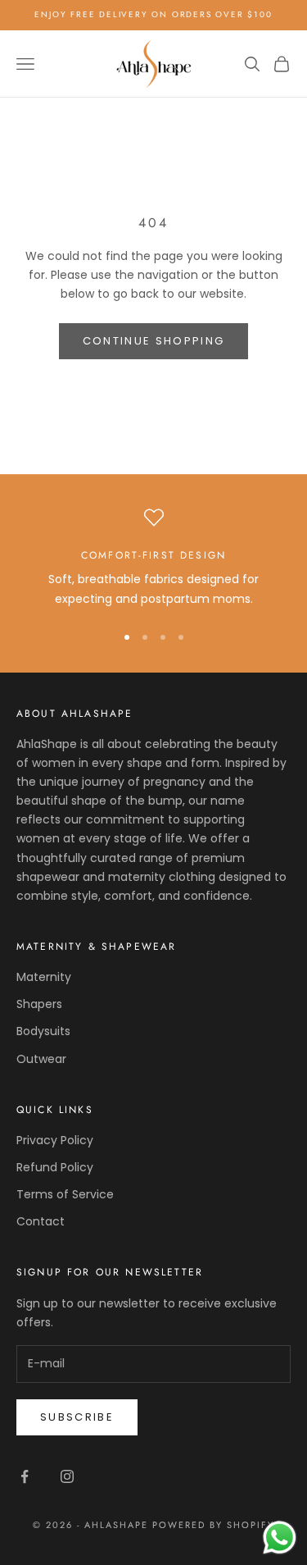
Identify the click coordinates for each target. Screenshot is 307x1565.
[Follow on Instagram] (67, 1476)
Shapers (39, 1004)
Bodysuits (43, 1031)
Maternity (43, 977)
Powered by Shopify (213, 1524)
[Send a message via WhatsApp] (279, 1537)
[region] (153, 558)
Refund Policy (54, 1167)
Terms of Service (65, 1194)
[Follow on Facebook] (24, 1476)
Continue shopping (154, 341)
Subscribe (77, 1417)
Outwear (41, 1059)
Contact (40, 1221)
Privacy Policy (54, 1140)
